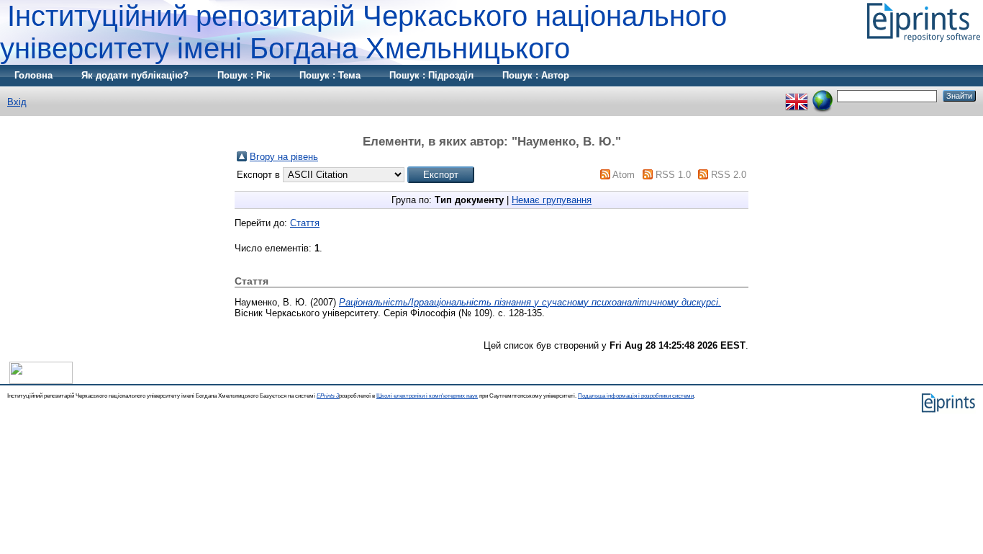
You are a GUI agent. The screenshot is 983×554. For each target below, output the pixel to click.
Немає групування (552, 200)
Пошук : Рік (244, 75)
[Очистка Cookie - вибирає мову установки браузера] (822, 95)
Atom (623, 174)
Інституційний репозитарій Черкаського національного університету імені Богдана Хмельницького (363, 32)
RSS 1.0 (673, 174)
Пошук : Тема (330, 75)
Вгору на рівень (284, 156)
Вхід (17, 102)
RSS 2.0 (728, 174)
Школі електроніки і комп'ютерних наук (427, 396)
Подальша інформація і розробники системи (636, 396)
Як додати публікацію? (135, 75)
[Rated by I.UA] (41, 380)
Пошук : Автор (535, 75)
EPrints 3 (328, 396)
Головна (33, 75)
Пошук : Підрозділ (431, 75)
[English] (796, 95)
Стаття (305, 223)
